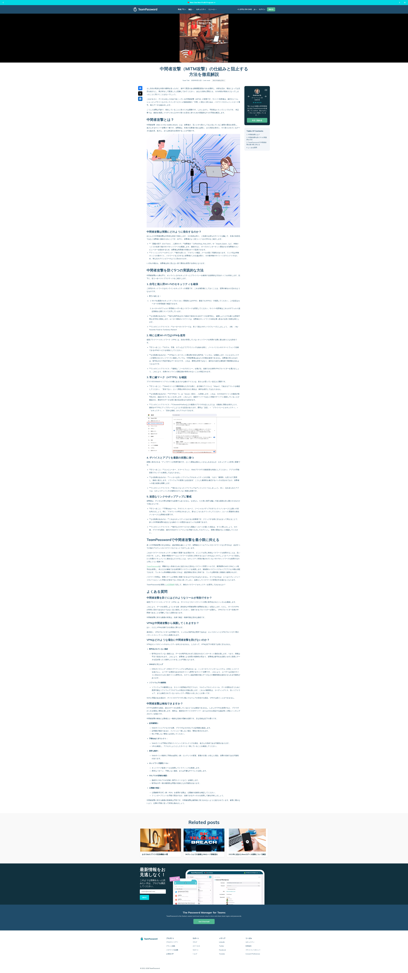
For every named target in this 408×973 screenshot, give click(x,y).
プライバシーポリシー (253, 950)
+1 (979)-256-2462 (244, 9)
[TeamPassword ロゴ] (145, 9)
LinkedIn (222, 942)
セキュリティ (201, 9)
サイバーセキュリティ (219, 80)
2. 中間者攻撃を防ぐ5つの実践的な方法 (256, 138)
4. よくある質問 (251, 147)
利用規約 (248, 946)
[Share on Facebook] (140, 88)
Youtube (222, 954)
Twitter (221, 946)
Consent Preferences (253, 954)
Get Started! (204, 921)
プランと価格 (170, 946)
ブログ (195, 942)
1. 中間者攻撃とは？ (253, 134)
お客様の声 (170, 954)
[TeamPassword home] (150, 938)
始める (271, 9)
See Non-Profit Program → (204, 2)
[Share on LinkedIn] (140, 99)
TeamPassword (153, 566)
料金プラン (182, 9)
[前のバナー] (3, 2)
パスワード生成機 (172, 950)
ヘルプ (195, 954)
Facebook (222, 950)
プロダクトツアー (172, 942)
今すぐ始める (257, 120)
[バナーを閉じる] (405, 2)
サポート (196, 950)
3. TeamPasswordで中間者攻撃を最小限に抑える (256, 143)
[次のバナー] (399, 2)
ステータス (196, 946)
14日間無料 (170, 585)
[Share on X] (140, 93)
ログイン (262, 9)
